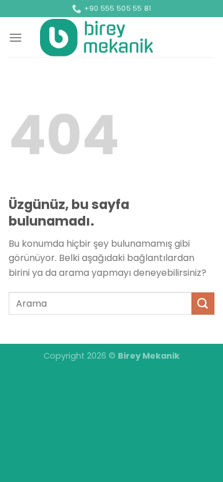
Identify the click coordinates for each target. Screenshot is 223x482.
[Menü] (15, 37)
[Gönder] (203, 303)
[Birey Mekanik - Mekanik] (96, 37)
